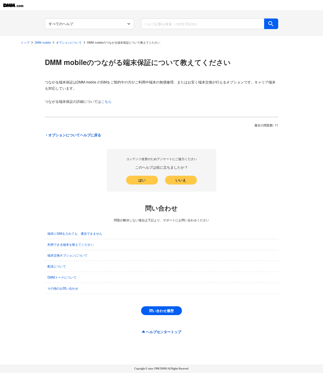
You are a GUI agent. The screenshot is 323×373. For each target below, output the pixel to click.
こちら (106, 101)
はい (141, 180)
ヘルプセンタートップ (163, 332)
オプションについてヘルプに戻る (74, 135)
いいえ (181, 180)
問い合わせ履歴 (161, 310)
